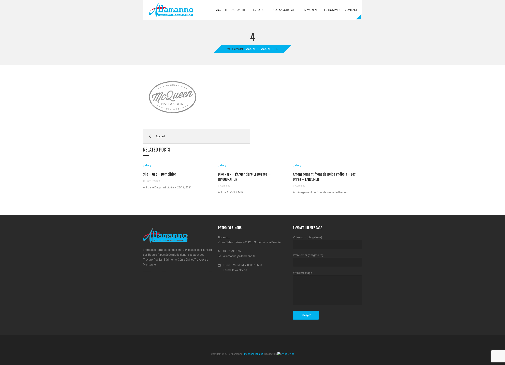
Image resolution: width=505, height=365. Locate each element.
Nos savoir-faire (284, 10)
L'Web (290, 354)
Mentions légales (253, 354)
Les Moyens (309, 10)
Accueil (221, 10)
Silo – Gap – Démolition (160, 174)
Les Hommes (331, 10)
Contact (351, 10)
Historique (260, 10)
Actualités (239, 10)
